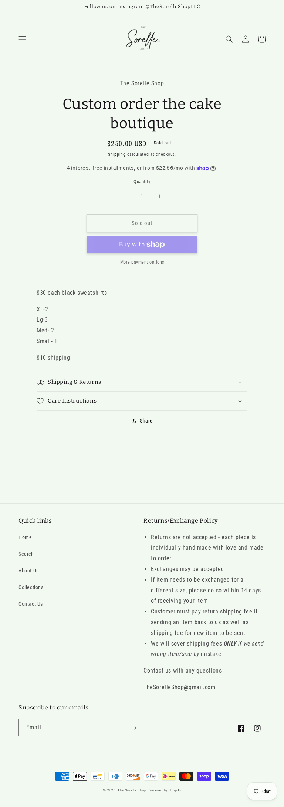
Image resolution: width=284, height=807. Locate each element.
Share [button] (146, 421)
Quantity (141, 181)
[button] (22, 39)
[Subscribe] (133, 727)
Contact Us (30, 604)
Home (25, 537)
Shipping (117, 154)
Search (26, 554)
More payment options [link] (142, 262)
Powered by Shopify (164, 790)
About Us (28, 571)
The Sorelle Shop (132, 790)
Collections (31, 587)
